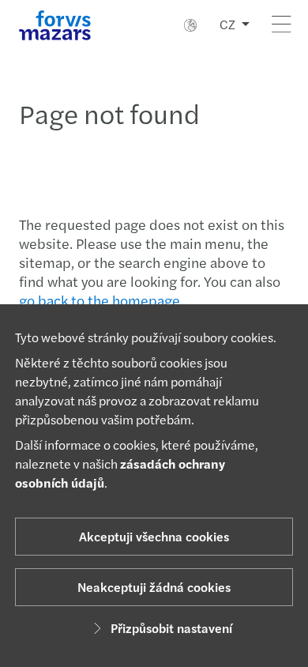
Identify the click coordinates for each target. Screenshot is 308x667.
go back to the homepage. (101, 300)
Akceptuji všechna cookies (154, 536)
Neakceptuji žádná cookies (154, 587)
